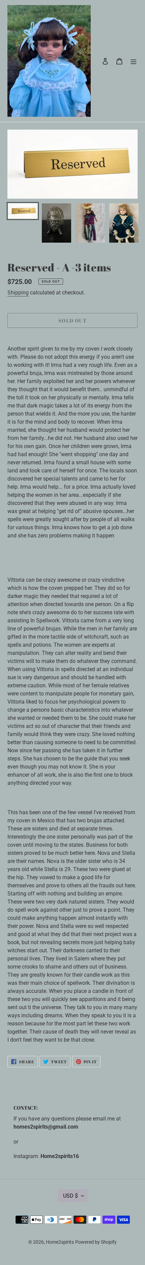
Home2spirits (60, 1242)
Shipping (18, 292)
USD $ (70, 1196)
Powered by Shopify (96, 1242)
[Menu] (133, 61)
